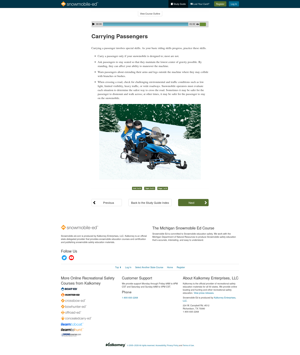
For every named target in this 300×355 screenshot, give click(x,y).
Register (220, 3)
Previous (108, 203)
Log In (234, 3)
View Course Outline (150, 13)
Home (170, 267)
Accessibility (160, 345)
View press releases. (204, 292)
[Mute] (197, 24)
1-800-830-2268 (130, 297)
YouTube (71, 257)
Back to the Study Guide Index (150, 203)
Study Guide (179, 3)
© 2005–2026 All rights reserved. (141, 345)
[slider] (204, 24)
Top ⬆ (118, 267)
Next (191, 203)
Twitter (64, 257)
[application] (150, 24)
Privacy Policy (173, 345)
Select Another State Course (149, 267)
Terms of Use (188, 345)
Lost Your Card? (201, 3)
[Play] (93, 24)
